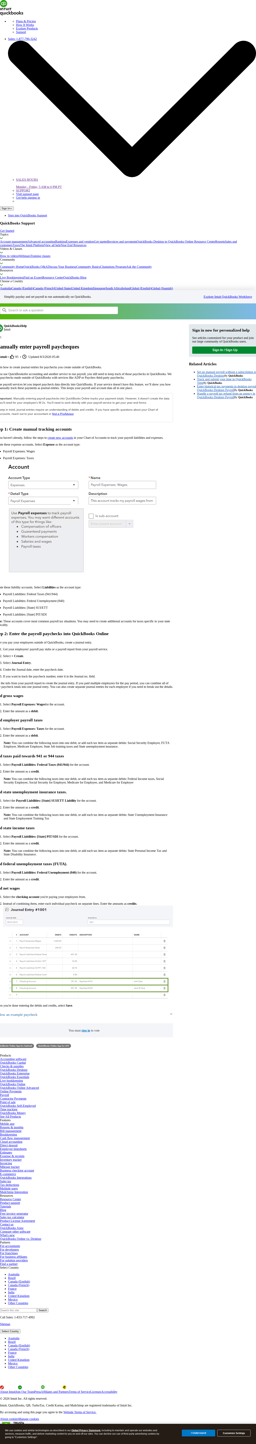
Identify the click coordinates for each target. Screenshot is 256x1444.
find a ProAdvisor (63, 413)
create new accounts (60, 437)
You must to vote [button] (84, 1030)
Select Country (10, 1331)
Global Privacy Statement (85, 1430)
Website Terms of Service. (79, 1412)
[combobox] (51, 310)
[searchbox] (59, 310)
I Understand (198, 1433)
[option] (132, 1338)
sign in (85, 1030)
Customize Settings (234, 1433)
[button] (128, 231)
